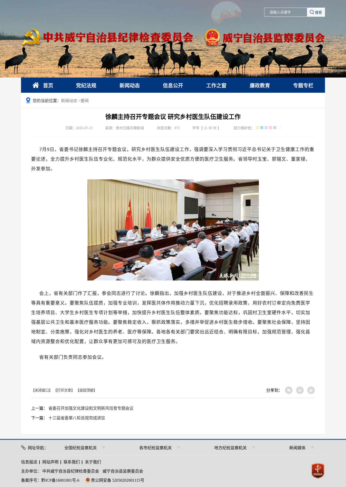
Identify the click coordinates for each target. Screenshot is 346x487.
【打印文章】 (64, 390)
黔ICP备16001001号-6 (60, 480)
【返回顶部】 (86, 390)
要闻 (85, 101)
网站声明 (50, 462)
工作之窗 (216, 85)
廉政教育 (260, 85)
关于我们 (93, 462)
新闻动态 (130, 85)
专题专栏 (303, 85)
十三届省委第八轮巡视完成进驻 (76, 418)
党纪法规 (86, 85)
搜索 (318, 12)
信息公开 (173, 85)
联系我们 (72, 462)
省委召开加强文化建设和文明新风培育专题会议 (90, 408)
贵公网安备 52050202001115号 (117, 480)
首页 (48, 85)
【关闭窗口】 (41, 390)
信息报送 (29, 462)
